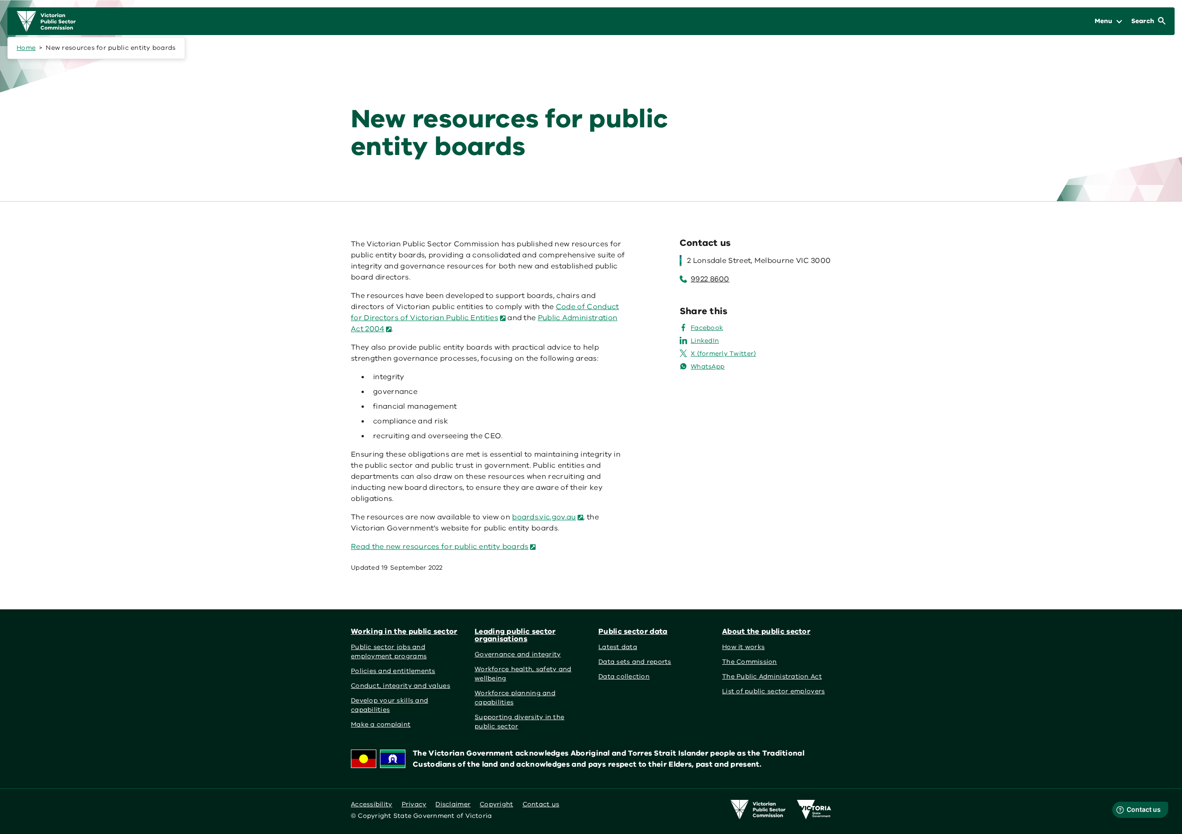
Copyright (496, 804)
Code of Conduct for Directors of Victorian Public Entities (485, 312)
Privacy (414, 804)
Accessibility (371, 804)
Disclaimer (452, 804)
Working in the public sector (404, 631)
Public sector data (633, 631)
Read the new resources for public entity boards (439, 547)
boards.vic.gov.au (544, 517)
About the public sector (766, 631)
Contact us (541, 804)
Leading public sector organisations (515, 635)
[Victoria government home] (814, 809)
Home (26, 47)
